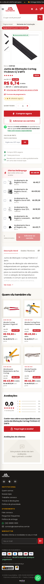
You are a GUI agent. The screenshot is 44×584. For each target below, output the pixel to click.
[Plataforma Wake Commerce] (22, 581)
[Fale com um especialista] (38, 578)
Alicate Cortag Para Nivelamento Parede (32, 323)
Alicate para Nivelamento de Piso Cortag (11, 371)
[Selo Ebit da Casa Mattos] (17, 568)
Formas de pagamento (15, 94)
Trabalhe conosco (9, 497)
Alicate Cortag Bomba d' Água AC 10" (10, 324)
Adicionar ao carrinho (22, 121)
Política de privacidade (11, 504)
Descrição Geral (11, 251)
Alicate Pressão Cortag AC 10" (30, 370)
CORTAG (12, 66)
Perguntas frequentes (11, 516)
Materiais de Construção (26, 24)
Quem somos (7, 490)
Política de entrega (9, 519)
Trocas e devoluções (10, 501)
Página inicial (8, 24)
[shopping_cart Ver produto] (11, 308)
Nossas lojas (7, 494)
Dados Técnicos (28, 251)
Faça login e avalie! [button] (22, 429)
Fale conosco (7, 512)
